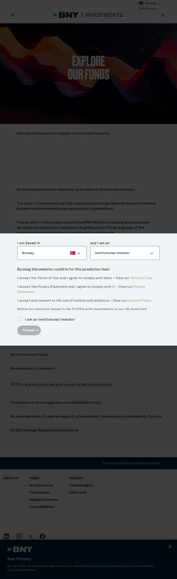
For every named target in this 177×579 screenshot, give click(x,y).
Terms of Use (141, 278)
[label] (52, 253)
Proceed (28, 330)
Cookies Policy (139, 300)
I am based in (28, 243)
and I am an (100, 243)
